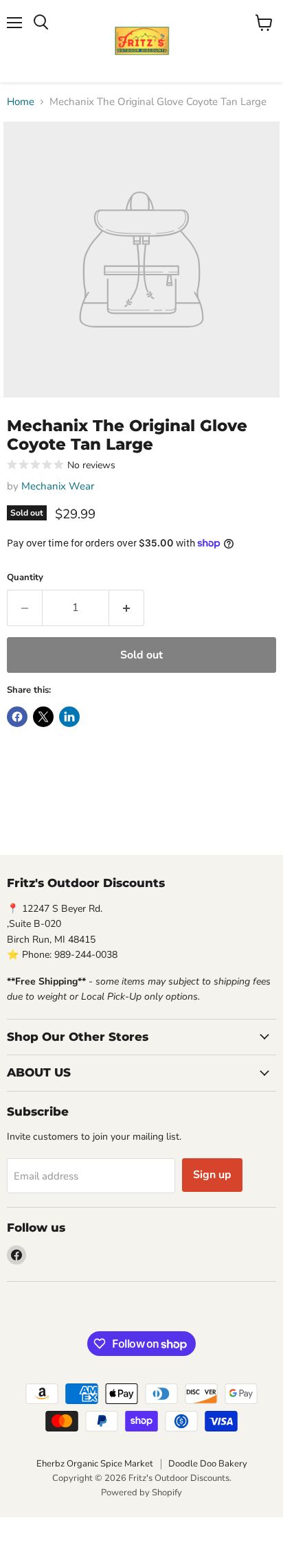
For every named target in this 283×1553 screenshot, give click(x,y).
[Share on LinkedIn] (69, 716)
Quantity (25, 578)
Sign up (212, 1174)
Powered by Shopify (141, 1492)
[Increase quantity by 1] (126, 607)
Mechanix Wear (57, 486)
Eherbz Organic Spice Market (94, 1464)
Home (20, 102)
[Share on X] (43, 716)
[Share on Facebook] (17, 716)
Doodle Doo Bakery (207, 1464)
